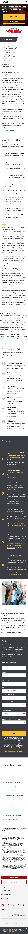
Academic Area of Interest (8, 701)
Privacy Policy (11, 931)
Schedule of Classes (11, 819)
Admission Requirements (12, 807)
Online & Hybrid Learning (12, 791)
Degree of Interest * (7, 710)
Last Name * (5, 672)
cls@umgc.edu (10, 66)
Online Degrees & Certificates (14, 782)
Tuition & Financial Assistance (14, 795)
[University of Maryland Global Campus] (5, 914)
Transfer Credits (10, 811)
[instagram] (13, 904)
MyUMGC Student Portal (14, 574)
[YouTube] (3, 909)
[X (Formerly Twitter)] (18, 904)
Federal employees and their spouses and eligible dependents (12, 856)
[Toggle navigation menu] (26, 2)
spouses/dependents (15, 528)
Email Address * (6, 680)
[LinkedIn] (8, 904)
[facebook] (3, 904)
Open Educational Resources (13, 815)
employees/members (18, 525)
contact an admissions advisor (15, 751)
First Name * (5, 665)
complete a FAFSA (15, 472)
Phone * (4, 687)
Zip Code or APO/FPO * (8, 694)
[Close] (26, 929)
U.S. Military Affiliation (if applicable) (11, 719)
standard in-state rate (6, 336)
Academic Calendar (11, 786)
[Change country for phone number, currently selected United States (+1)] (4, 691)
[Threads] (23, 904)
